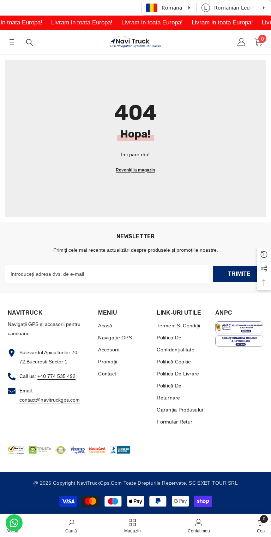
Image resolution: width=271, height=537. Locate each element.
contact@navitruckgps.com (49, 400)
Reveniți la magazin (135, 170)
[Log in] (241, 42)
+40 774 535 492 (56, 376)
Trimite (239, 274)
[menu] (9, 42)
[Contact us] (14, 522)
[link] (71, 525)
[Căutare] (29, 42)
